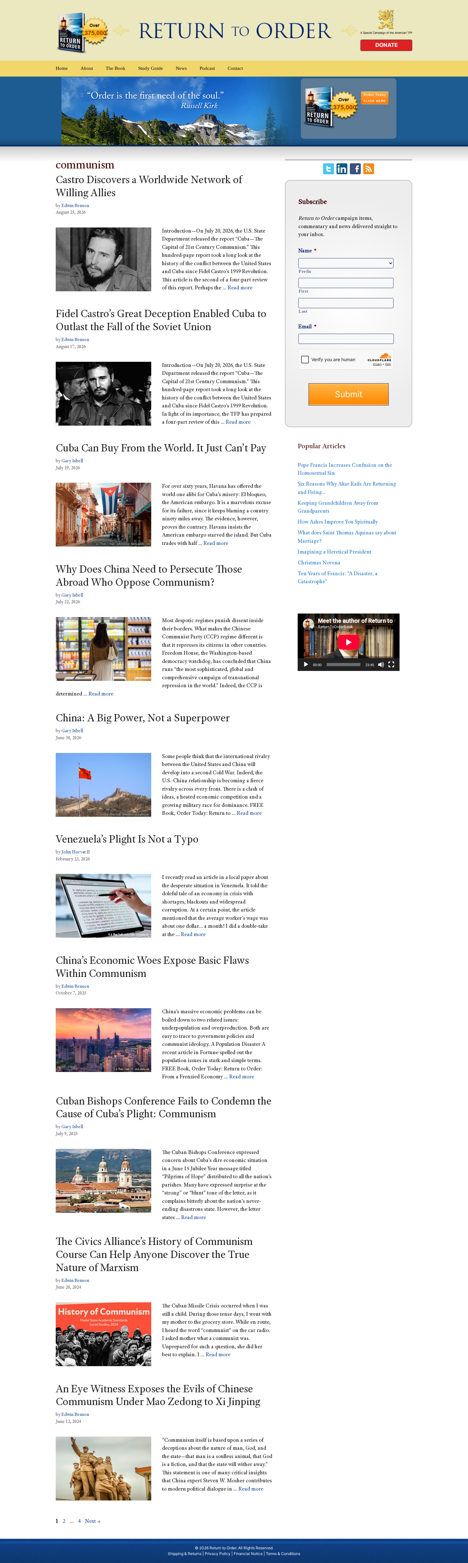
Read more (240, 288)
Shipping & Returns (185, 1553)
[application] (349, 642)
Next (93, 1521)
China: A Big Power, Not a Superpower (143, 719)
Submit (348, 394)
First (303, 291)
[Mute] (381, 664)
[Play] (306, 664)
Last (303, 311)
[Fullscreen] (391, 664)
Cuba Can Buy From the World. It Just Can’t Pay (161, 449)
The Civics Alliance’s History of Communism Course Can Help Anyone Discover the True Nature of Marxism (154, 1255)
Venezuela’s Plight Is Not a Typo (127, 840)
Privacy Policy (217, 1553)
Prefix (305, 272)
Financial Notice (248, 1553)
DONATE (386, 45)
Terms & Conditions (283, 1553)
